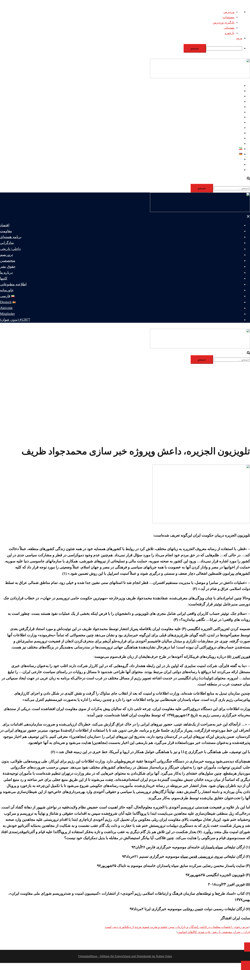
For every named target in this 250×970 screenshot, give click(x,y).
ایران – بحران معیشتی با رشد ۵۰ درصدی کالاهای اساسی (213, 932)
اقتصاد (238, 85)
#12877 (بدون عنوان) (228, 169)
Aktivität (236, 159)
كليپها (238, 133)
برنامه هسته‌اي (232, 96)
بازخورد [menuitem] (229, 33)
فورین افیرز (241, 656)
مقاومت (236, 91)
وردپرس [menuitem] (228, 11)
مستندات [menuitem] (228, 17)
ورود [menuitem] (239, 38)
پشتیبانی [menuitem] (229, 27)
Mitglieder (235, 164)
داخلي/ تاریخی (233, 106)
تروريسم (236, 112)
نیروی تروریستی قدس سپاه (201, 856)
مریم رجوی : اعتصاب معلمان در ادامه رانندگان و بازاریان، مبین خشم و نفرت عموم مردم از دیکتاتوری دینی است (177, 927)
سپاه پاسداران (212, 847)
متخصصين (235, 117)
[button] (246, 178)
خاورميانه (236, 143)
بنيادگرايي (236, 101)
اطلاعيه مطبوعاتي (230, 138)
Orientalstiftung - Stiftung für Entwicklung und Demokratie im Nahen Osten (125, 956)
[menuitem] (121, 48)
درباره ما (236, 127)
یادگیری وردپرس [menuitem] (223, 22)
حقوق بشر (235, 122)
